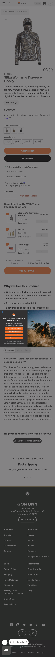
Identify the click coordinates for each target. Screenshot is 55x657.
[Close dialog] (2, 312)
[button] (14, 329)
